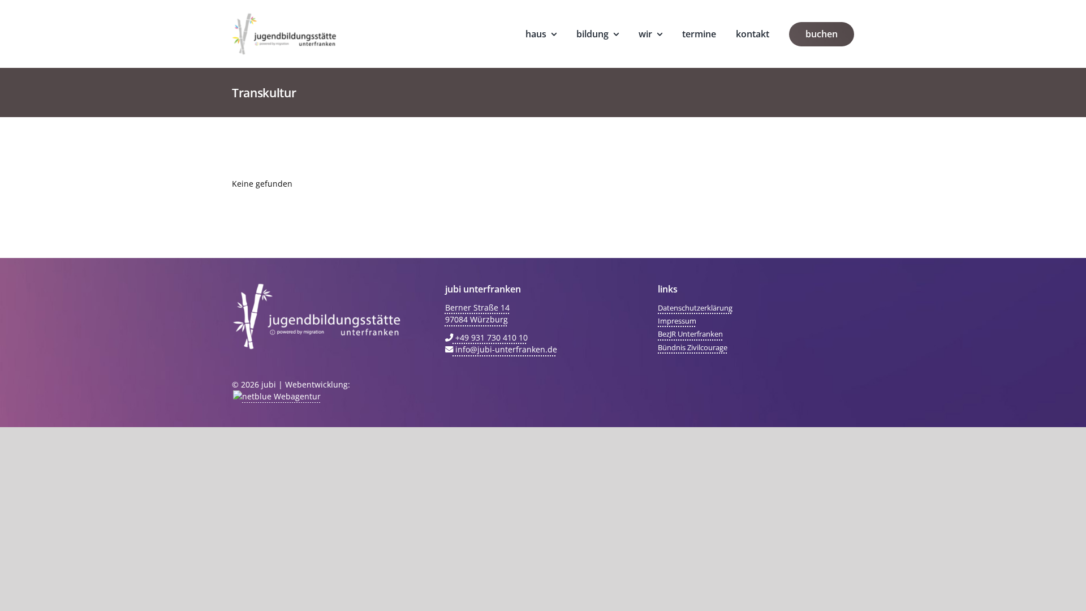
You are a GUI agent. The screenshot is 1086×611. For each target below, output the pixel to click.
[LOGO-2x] (284, 16)
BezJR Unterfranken (690, 334)
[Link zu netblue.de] (276, 396)
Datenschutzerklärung (695, 308)
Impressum (677, 321)
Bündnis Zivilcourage (692, 347)
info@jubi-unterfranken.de (505, 349)
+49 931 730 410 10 (490, 337)
